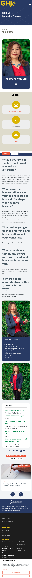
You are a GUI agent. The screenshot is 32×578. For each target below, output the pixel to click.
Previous (12, 494)
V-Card (16, 141)
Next (21, 494)
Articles (5, 482)
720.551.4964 (21, 551)
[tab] (6, 153)
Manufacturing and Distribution (14, 349)
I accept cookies (16, 572)
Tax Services (8, 357)
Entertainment (9, 344)
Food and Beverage (10, 346)
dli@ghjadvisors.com (16, 111)
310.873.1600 (7, 546)
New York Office (21, 542)
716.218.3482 (21, 544)
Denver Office (20, 548)
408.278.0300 (7, 553)
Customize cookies (16, 575)
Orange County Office (8, 555)
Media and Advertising (11, 351)
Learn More (17, 510)
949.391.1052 (7, 557)
